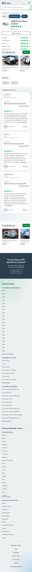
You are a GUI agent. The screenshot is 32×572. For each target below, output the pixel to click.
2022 (3, 297)
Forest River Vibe (6, 405)
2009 (3, 338)
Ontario (4, 522)
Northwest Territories (8, 534)
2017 (3, 313)
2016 (3, 316)
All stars (14, 82)
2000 (23, 16)
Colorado (4, 451)
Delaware (4, 457)
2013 (3, 325)
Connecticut (5, 454)
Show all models (6, 421)
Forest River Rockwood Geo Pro (10, 389)
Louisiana (4, 489)
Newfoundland (6, 516)
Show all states (6, 496)
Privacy (16, 563)
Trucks (4, 363)
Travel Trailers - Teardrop (9, 370)
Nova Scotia (5, 519)
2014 (3, 322)
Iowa (3, 479)
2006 (3, 347)
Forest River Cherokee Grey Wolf (11, 395)
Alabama (4, 435)
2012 (3, 328)
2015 (3, 319)
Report (26, 126)
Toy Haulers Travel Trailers (9, 379)
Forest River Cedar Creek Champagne (12, 414)
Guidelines (16, 552)
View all (26, 52)
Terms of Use (16, 559)
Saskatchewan (6, 531)
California (4, 447)
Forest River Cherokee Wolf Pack (11, 411)
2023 (3, 294)
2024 (3, 290)
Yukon (3, 537)
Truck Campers (6, 367)
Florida (4, 463)
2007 (3, 344)
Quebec (4, 528)
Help (16, 549)
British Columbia (6, 506)
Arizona (4, 441)
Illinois (3, 473)
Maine (3, 492)
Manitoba (4, 509)
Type (3, 16)
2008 (3, 341)
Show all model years (8, 354)
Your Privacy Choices (16, 566)
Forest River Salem (7, 402)
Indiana (4, 476)
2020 (3, 303)
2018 (3, 309)
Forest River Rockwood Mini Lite (10, 408)
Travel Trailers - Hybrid (8, 373)
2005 (3, 351)
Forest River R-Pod (7, 399)
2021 (3, 300)
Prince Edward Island (7, 525)
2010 (3, 335)
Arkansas (4, 444)
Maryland (4, 495)
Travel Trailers (6, 376)
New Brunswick (6, 512)
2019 (3, 306)
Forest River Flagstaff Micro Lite (10, 418)
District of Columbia (7, 460)
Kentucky (4, 485)
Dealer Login (16, 556)
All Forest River (14, 16)
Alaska (4, 438)
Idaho (3, 470)
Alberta (4, 503)
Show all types (6, 382)
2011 (3, 332)
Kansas (4, 482)
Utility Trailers (6, 360)
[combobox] (16, 7)
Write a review (16, 33)
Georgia (4, 466)
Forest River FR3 (6, 392)
